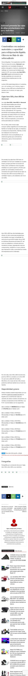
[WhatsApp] (14, 39)
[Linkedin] (18, 39)
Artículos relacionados (7, 551)
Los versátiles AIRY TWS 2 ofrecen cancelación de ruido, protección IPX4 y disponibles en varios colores (18, 580)
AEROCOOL (11, 486)
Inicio (2, 11)
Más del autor (18, 551)
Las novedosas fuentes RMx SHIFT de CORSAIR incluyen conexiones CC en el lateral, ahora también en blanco (18, 600)
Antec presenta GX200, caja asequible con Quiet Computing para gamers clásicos (20, 509)
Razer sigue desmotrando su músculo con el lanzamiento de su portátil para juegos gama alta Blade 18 (17, 569)
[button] (2, 7)
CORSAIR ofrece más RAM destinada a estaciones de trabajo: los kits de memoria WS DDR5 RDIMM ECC (18, 558)
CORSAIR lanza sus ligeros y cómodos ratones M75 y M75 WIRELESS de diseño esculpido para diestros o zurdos (18, 664)
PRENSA (6, 11)
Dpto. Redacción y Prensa (8, 32)
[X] (9, 39)
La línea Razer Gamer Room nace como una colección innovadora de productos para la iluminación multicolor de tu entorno (18, 642)
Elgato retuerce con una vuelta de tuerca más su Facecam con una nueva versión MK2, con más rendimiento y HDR (17, 611)
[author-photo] (14, 526)
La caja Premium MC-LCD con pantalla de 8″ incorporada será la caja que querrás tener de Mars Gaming (18, 622)
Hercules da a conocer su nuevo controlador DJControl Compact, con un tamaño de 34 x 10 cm (7, 510)
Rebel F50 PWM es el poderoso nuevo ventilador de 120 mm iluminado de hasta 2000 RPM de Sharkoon (18, 653)
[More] (23, 39)
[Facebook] (4, 39)
